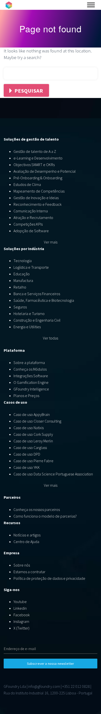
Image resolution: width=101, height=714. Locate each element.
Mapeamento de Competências (38, 191)
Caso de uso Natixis (28, 427)
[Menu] (91, 5)
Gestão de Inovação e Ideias (36, 197)
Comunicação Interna (30, 210)
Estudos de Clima (27, 184)
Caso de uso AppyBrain (31, 414)
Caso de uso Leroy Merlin (33, 440)
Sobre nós (21, 565)
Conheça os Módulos (30, 369)
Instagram (21, 621)
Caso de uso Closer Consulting (37, 421)
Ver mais (50, 242)
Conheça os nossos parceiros (36, 509)
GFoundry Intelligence (31, 389)
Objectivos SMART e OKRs (34, 164)
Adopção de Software (31, 230)
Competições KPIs (28, 224)
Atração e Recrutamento (33, 217)
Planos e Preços (26, 395)
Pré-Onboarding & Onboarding (37, 177)
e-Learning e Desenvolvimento (38, 158)
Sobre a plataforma (29, 362)
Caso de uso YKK (26, 467)
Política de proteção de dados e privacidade (49, 578)
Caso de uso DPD (26, 454)
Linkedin (20, 608)
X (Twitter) (21, 628)
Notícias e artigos (26, 534)
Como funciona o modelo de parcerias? (45, 516)
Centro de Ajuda (26, 541)
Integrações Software (30, 375)
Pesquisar (28, 90)
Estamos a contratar (29, 571)
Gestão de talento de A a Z (34, 151)
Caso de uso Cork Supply (33, 434)
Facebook (21, 614)
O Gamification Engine (31, 382)
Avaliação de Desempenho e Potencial (44, 171)
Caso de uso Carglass (30, 447)
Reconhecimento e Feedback (37, 204)
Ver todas (50, 338)
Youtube (20, 601)
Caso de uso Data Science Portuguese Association (53, 474)
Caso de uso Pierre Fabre (33, 460)
